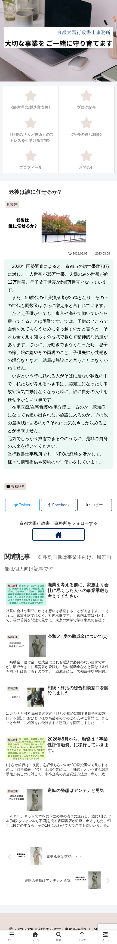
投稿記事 (17, 486)
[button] (104, 630)
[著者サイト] (58, 534)
